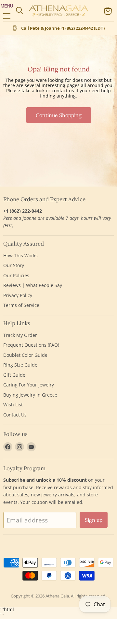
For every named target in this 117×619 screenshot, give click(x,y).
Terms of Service (21, 305)
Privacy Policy (17, 295)
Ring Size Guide (20, 365)
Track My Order (20, 335)
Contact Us (15, 415)
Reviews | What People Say (32, 285)
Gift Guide (14, 375)
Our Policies (16, 275)
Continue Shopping (59, 115)
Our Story (13, 265)
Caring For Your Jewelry (28, 385)
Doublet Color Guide (25, 355)
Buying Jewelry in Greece (30, 395)
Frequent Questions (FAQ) (31, 345)
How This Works (20, 255)
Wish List (13, 404)
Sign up (93, 520)
